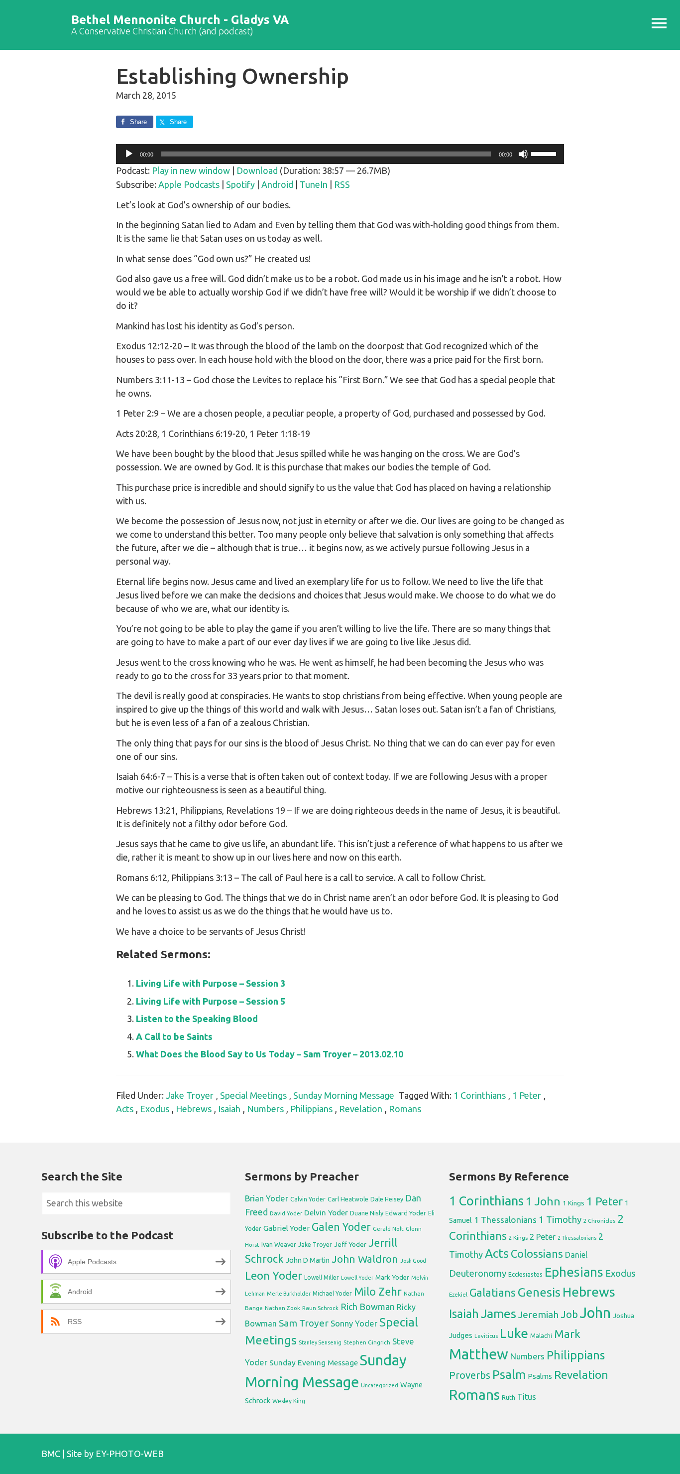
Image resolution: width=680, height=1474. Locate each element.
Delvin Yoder (326, 1212)
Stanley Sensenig (320, 1342)
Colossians (537, 1254)
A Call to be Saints (174, 1036)
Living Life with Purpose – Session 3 (210, 983)
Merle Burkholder (289, 1294)
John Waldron (365, 1259)
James (498, 1314)
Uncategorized (379, 1385)
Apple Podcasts (189, 184)
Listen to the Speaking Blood (197, 1019)
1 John (543, 1201)
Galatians (492, 1293)
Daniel (576, 1254)
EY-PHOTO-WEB (130, 1454)
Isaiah (229, 1109)
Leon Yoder (273, 1275)
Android (277, 184)
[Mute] (523, 154)
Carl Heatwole (348, 1198)
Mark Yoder (392, 1277)
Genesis (539, 1292)
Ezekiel (458, 1294)
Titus (526, 1396)
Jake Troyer (190, 1095)
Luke (514, 1333)
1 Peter (526, 1095)
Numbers (265, 1109)
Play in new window (191, 170)
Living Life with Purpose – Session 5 (210, 1001)
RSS (342, 184)
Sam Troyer (304, 1323)
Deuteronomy (477, 1273)
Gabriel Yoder (286, 1228)
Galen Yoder (341, 1227)
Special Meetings (253, 1095)
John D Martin (308, 1260)
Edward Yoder (405, 1212)
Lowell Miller (321, 1277)
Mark (567, 1333)
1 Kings (573, 1203)
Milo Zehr (378, 1292)
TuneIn (314, 184)
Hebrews (194, 1109)
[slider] (545, 153)
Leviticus (486, 1336)
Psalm (509, 1374)
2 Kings (518, 1237)
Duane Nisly (366, 1212)
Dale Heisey (386, 1198)
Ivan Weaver (278, 1244)
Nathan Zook (282, 1308)
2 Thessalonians (577, 1238)
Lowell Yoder (357, 1278)
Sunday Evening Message (313, 1362)
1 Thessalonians (505, 1219)
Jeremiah (538, 1314)
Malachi (541, 1335)
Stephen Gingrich (366, 1342)
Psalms (540, 1376)
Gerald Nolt (388, 1228)
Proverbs (469, 1375)
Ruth (508, 1397)
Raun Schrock (320, 1308)
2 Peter (543, 1236)
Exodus (154, 1109)
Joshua (623, 1316)
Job (569, 1314)
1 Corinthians (479, 1095)
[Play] (129, 154)
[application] (340, 154)
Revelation (360, 1109)
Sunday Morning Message (343, 1095)
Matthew (478, 1354)
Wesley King (288, 1401)
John (595, 1313)
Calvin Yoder (308, 1198)
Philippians (311, 1109)
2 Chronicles (599, 1221)
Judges (460, 1335)
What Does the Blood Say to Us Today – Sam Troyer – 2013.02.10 (269, 1054)
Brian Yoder (266, 1198)
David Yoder (286, 1213)
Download (257, 170)
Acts (124, 1109)
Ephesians (574, 1272)
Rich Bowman (367, 1307)
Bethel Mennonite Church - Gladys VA (180, 19)
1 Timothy (560, 1219)
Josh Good (413, 1261)
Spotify (240, 184)
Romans (405, 1109)
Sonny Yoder (354, 1323)
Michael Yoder (332, 1293)
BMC (50, 1454)
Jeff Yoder (350, 1244)
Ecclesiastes (525, 1274)
